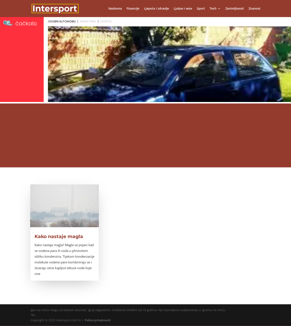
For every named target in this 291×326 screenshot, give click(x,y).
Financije (133, 8)
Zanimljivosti (234, 8)
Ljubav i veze (183, 8)
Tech (213, 8)
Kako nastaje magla (59, 236)
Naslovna (115, 8)
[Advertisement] (145, 135)
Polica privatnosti (98, 320)
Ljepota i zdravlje (156, 8)
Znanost (255, 8)
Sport (201, 8)
